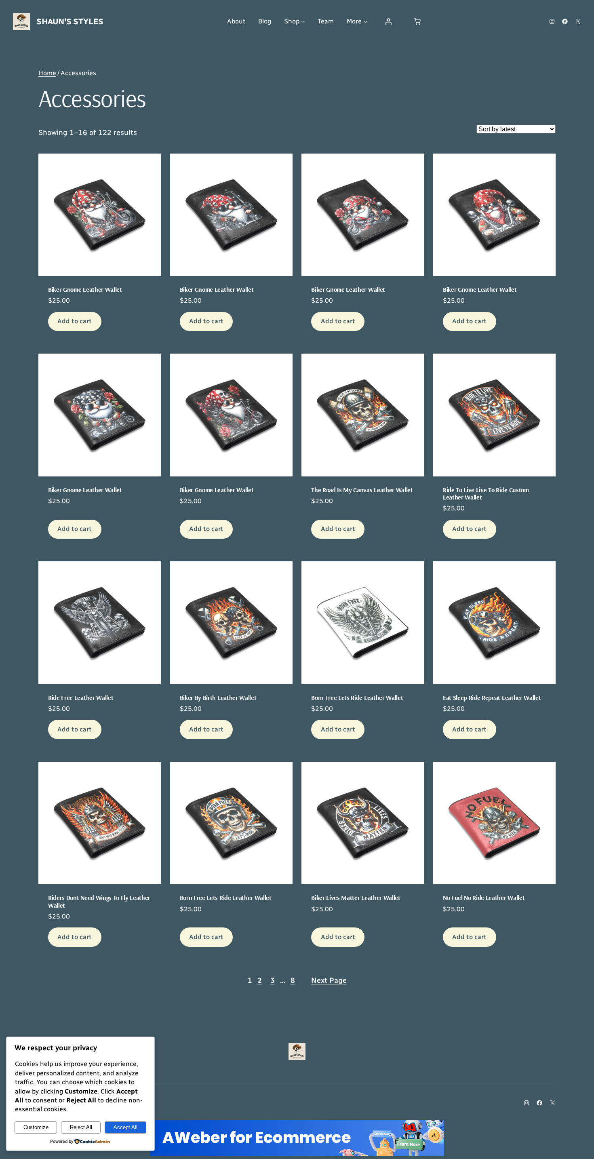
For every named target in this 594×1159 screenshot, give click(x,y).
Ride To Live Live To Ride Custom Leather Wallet (486, 493)
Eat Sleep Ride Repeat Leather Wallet (492, 697)
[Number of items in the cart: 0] (417, 21)
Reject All (81, 1127)
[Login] (388, 21)
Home (47, 73)
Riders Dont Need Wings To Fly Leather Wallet (99, 901)
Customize (35, 1127)
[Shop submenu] (303, 21)
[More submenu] (365, 21)
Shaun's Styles (69, 21)
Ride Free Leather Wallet (80, 697)
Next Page (329, 980)
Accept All (125, 1127)
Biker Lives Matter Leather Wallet (355, 897)
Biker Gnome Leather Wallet (85, 289)
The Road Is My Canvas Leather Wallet (362, 489)
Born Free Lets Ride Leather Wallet (357, 697)
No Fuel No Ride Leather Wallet (483, 897)
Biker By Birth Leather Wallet (218, 697)
